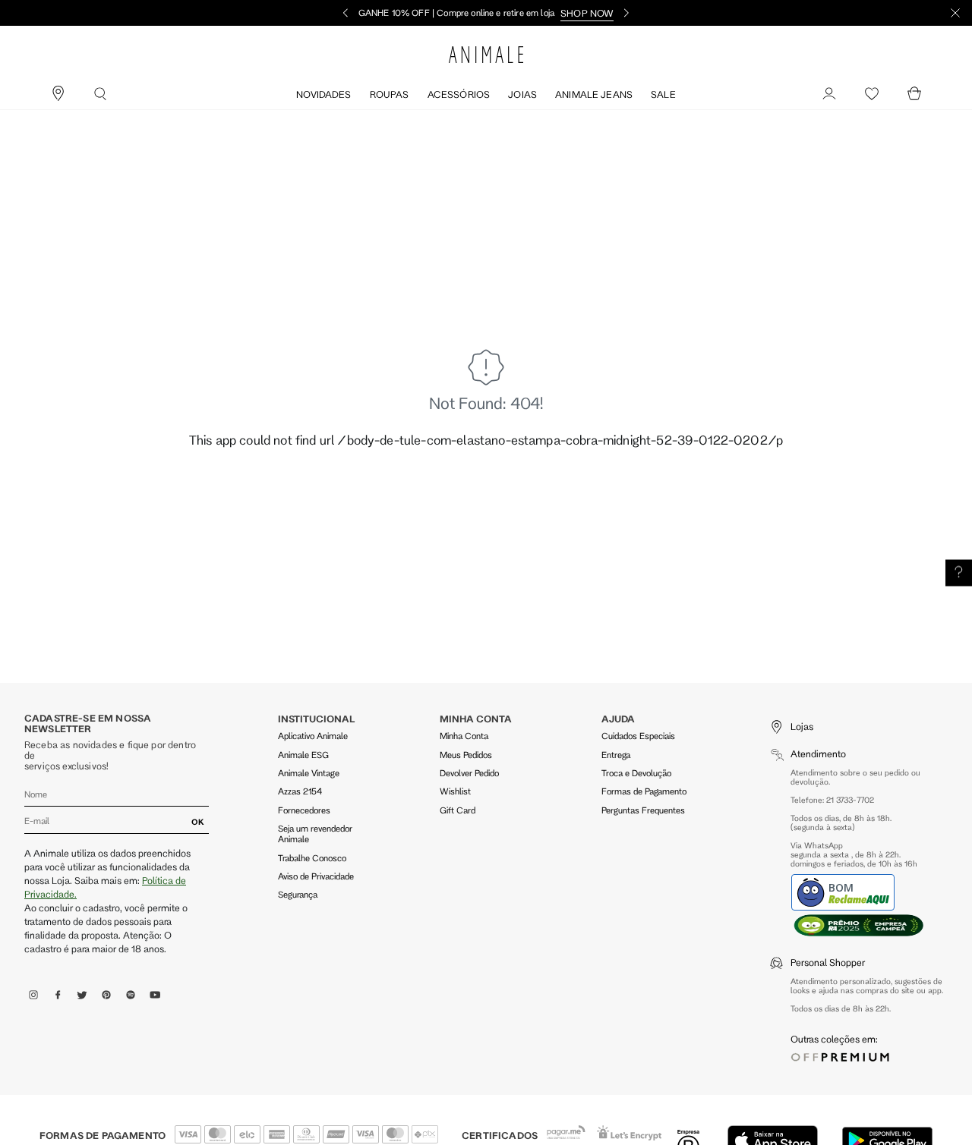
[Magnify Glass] (100, 94)
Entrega (615, 755)
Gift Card (457, 810)
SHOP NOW (587, 13)
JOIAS (522, 94)
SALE (663, 94)
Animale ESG (303, 755)
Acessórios (459, 94)
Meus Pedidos (466, 755)
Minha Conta (464, 736)
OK (197, 821)
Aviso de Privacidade (316, 876)
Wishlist (455, 791)
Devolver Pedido (469, 773)
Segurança (297, 894)
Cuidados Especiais (638, 736)
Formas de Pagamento (643, 791)
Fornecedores (304, 810)
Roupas (389, 94)
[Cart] (914, 94)
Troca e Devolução (636, 773)
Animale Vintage (308, 773)
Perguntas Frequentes (643, 810)
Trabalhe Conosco (312, 858)
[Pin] (58, 94)
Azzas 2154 (300, 791)
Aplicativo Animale (313, 736)
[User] (829, 94)
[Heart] (872, 94)
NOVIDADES (323, 94)
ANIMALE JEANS (594, 94)
